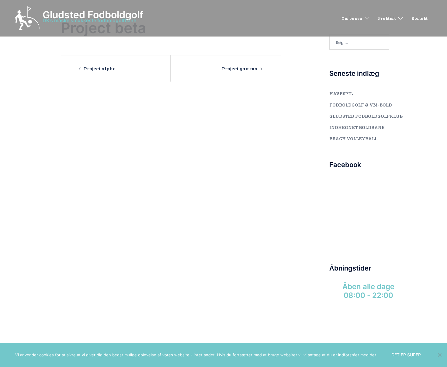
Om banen (351, 18)
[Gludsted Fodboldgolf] (27, 18)
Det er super (406, 354)
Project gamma (240, 68)
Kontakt (419, 18)
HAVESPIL (341, 93)
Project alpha (100, 68)
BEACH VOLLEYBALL (353, 138)
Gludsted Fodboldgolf (93, 15)
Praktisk (387, 18)
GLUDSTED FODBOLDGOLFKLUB (366, 116)
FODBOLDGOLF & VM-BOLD (360, 104)
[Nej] (439, 355)
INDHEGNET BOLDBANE (357, 127)
